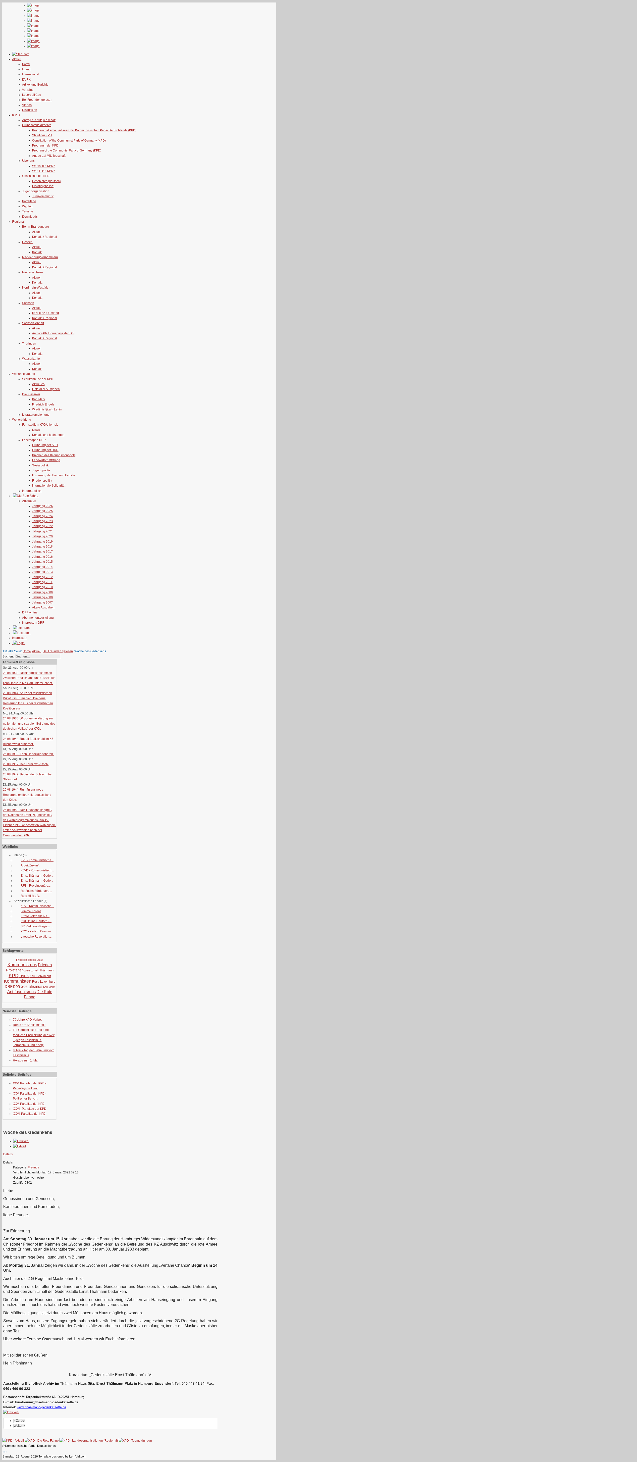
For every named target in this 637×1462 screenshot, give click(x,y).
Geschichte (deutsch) (46, 181)
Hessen (27, 242)
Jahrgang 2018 (42, 546)
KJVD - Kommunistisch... (37, 870)
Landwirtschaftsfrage (46, 460)
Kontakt (37, 252)
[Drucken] (21, 1141)
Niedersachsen (32, 272)
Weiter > (19, 1425)
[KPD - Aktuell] (13, 1440)
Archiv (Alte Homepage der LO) (53, 333)
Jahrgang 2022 (42, 526)
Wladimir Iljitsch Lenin (47, 409)
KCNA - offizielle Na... (35, 916)
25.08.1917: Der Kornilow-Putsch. (26, 764)
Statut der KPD (42, 135)
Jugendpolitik (41, 470)
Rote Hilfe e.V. (30, 896)
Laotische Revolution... (36, 936)
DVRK (26, 79)
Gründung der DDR (45, 450)
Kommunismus (22, 964)
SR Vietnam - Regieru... (37, 926)
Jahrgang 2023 (42, 521)
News (36, 430)
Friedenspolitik (42, 480)
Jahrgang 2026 (42, 506)
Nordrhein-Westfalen (36, 287)
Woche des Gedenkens (27, 1132)
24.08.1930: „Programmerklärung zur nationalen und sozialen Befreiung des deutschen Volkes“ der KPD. (29, 723)
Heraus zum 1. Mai (25, 1060)
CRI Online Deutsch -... (36, 921)
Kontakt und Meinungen (48, 435)
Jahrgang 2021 (42, 531)
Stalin (40, 959)
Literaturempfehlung (36, 414)
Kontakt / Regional (44, 237)
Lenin (26, 970)
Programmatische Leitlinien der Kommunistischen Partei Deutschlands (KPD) (84, 130)
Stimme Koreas (31, 911)
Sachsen (28, 303)
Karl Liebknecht (40, 976)
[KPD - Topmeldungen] (135, 1440)
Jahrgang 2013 (42, 572)
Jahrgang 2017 (42, 551)
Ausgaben (29, 501)
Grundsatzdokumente (36, 125)
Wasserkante (31, 358)
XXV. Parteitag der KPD (29, 1104)
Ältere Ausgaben (43, 607)
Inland (26, 69)
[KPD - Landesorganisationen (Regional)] (88, 1440)
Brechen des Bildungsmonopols (53, 455)
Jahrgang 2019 (42, 541)
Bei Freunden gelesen (37, 99)
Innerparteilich (32, 491)
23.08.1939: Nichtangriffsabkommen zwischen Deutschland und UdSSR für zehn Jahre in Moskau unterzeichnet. (29, 678)
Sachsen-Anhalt (33, 323)
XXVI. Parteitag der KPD (29, 1113)
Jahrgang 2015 (42, 561)
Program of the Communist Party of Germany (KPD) (66, 150)
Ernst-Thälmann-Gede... (37, 875)
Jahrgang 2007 (42, 602)
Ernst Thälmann (42, 970)
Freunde (33, 1167)
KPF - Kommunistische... (37, 860)
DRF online (30, 612)
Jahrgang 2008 (42, 597)
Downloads (30, 216)
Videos (27, 105)
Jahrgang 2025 (42, 511)
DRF (8, 986)
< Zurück (19, 1420)
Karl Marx (38, 399)
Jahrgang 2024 (42, 516)
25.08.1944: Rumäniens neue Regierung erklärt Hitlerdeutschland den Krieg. (27, 795)
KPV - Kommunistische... (37, 906)
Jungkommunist (42, 196)
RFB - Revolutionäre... (36, 885)
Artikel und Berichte (35, 84)
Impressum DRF (33, 622)
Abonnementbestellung (38, 617)
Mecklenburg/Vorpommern (40, 257)
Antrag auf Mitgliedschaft (38, 120)
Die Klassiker (31, 394)
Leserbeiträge (31, 95)
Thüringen (29, 343)
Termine (27, 211)
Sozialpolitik (40, 465)
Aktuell (36, 232)
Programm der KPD (45, 145)
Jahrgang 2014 (42, 567)
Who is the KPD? (43, 171)
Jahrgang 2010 (42, 587)
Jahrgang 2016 (42, 556)
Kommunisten (17, 981)
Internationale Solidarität (48, 485)
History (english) (43, 186)
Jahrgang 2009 (42, 592)
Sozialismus (31, 986)
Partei (26, 64)
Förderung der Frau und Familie (53, 475)
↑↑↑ (4, 1451)
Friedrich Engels (43, 404)
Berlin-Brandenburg (35, 226)
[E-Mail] (19, 1146)
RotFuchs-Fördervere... (36, 891)
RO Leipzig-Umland (45, 313)
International (30, 74)
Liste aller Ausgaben (46, 389)
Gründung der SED (45, 445)
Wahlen (27, 206)
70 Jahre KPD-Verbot (27, 1019)
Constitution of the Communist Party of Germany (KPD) (69, 140)
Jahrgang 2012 (42, 577)
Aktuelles (38, 384)
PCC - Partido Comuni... (37, 931)
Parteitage (29, 201)
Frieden (45, 964)
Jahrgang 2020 (42, 536)
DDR (16, 987)
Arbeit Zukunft (30, 865)
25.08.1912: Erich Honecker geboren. (28, 754)
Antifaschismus (21, 991)
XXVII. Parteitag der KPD (29, 1108)
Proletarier (14, 970)
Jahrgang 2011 (42, 582)
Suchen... (8, 656)
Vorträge (28, 90)
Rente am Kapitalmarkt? (29, 1025)
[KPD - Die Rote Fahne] (42, 1440)
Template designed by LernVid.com (62, 1456)
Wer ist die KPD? (43, 166)
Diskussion (29, 110)
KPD (14, 975)
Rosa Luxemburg (43, 981)
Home (27, 651)
